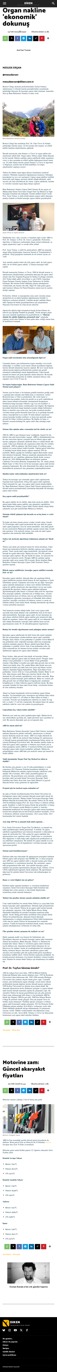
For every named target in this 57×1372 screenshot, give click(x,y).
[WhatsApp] (5, 38)
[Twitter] (21, 1330)
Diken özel (16, 1030)
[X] (11, 38)
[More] (48, 38)
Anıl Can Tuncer (24, 50)
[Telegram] (23, 38)
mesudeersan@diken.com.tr (18, 82)
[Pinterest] (42, 38)
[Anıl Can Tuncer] (10, 53)
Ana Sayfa (6, 1030)
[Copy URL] (35, 38)
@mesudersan (10, 75)
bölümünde (7, 1013)
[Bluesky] (4, 1330)
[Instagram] (9, 1330)
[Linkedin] (29, 38)
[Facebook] (17, 38)
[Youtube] (15, 1330)
